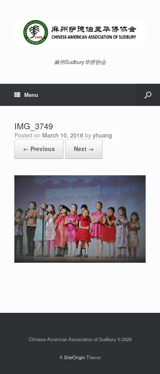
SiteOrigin (74, 357)
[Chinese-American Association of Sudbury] (80, 32)
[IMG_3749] (80, 260)
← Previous (39, 149)
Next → (84, 149)
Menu (31, 95)
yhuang (102, 135)
